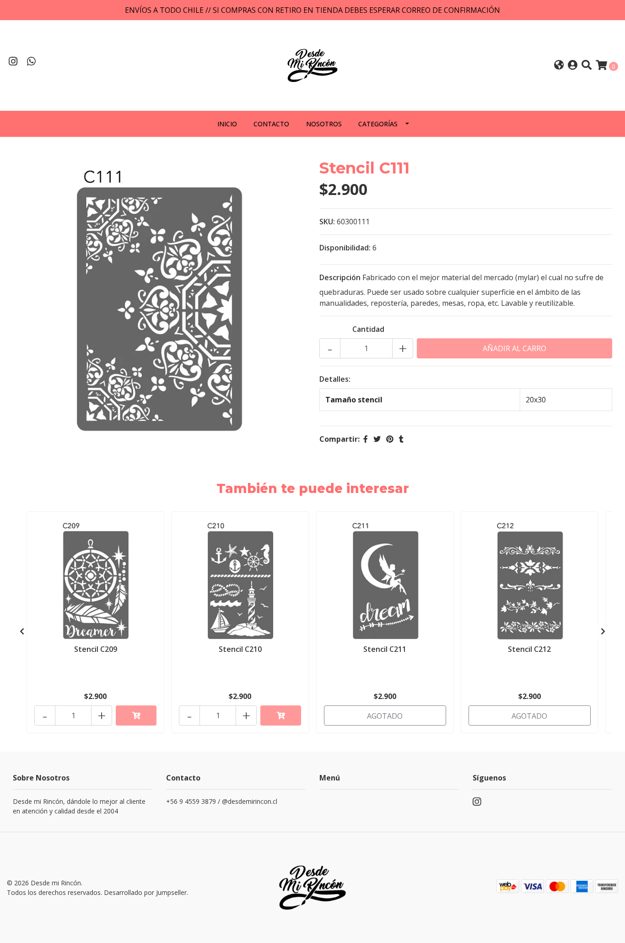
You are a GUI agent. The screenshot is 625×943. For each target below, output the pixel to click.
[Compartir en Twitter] (377, 439)
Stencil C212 (529, 649)
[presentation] (22, 631)
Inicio (227, 123)
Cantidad (368, 329)
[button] (559, 65)
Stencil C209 (95, 649)
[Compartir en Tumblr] (401, 439)
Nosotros (324, 123)
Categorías (378, 123)
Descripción (340, 277)
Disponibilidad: (345, 248)
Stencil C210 (240, 649)
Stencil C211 (384, 649)
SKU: (327, 222)
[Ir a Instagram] (13, 62)
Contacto (271, 123)
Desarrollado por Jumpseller (145, 892)
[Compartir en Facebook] (365, 439)
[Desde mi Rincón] (312, 65)
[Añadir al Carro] (136, 715)
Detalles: (334, 379)
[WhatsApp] (31, 62)
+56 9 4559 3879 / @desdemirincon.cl (221, 801)
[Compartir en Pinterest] (389, 439)
